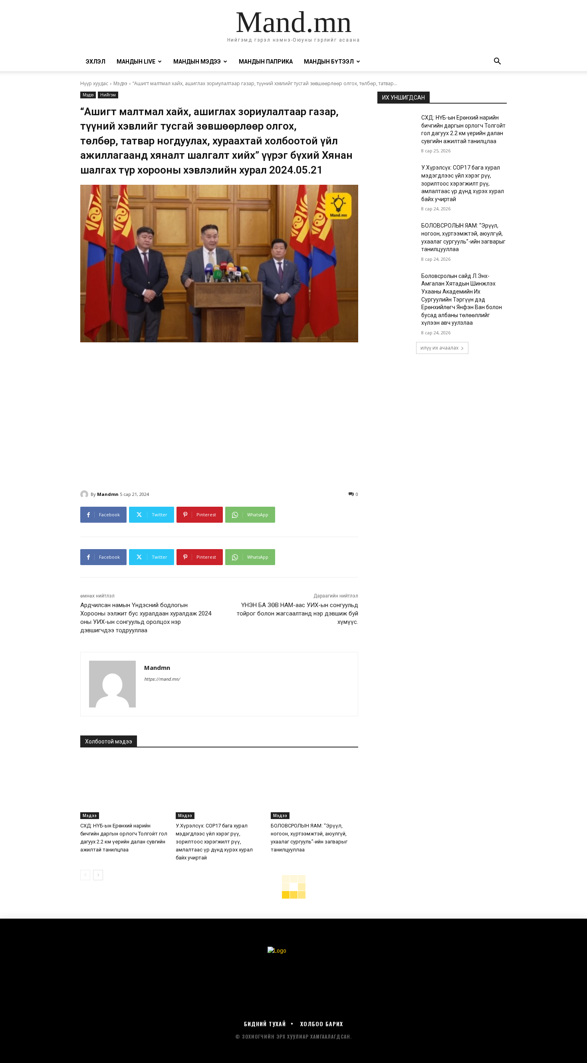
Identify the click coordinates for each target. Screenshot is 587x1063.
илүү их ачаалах (439, 347)
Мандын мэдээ (197, 61)
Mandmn (108, 494)
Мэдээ (120, 83)
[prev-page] (85, 875)
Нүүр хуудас (94, 83)
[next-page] (98, 875)
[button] (497, 62)
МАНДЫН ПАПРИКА (266, 61)
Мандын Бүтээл (329, 61)
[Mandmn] (85, 494)
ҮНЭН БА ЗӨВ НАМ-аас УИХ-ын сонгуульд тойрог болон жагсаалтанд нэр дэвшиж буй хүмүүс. (297, 613)
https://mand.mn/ (162, 679)
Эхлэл (95, 61)
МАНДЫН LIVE (136, 61)
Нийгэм (108, 95)
